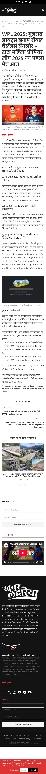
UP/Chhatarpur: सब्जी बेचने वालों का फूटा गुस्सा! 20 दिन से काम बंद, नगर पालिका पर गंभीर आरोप (23, 475)
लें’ (21, 382)
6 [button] (28, 485)
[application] (23, 553)
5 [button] (26, 485)
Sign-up (27, 735)
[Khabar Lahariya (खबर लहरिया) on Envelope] (30, 692)
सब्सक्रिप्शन (15, 382)
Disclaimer (37, 738)
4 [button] (24, 485)
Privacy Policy (24, 738)
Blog (16, 21)
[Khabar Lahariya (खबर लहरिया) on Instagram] (14, 692)
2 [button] (20, 485)
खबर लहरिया (5, 21)
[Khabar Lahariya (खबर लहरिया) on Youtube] (20, 692)
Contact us (37, 735)
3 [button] (22, 485)
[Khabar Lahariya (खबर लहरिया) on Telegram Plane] (25, 692)
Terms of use (10, 738)
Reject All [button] (33, 770)
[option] (23, 462)
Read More (14, 770)
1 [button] (18, 485)
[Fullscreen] (41, 562)
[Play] (5, 562)
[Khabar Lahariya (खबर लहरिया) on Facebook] (4, 692)
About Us (8, 735)
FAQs (18, 735)
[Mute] (37, 562)
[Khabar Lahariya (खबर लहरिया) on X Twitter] (9, 692)
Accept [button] (23, 770)
